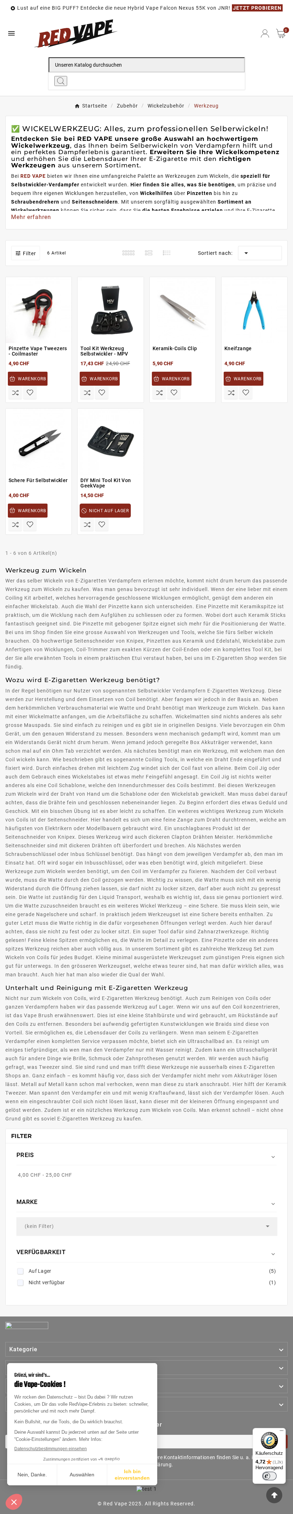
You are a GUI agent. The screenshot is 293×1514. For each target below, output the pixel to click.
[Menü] (281, 1432)
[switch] (269, 1476)
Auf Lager (152, 1271)
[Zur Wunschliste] (29, 392)
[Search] (60, 81)
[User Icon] (265, 33)
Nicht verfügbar (152, 1282)
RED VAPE (33, 176)
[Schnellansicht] (42, 346)
